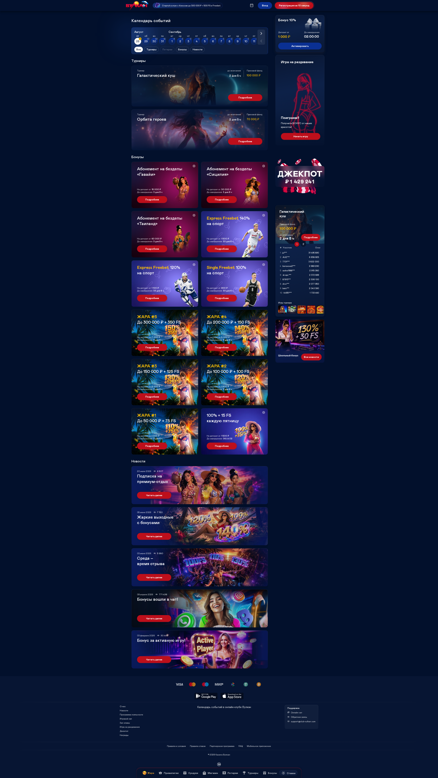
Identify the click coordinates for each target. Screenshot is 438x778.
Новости (124, 710)
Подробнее (245, 97)
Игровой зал (126, 718)
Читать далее (154, 495)
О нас (123, 706)
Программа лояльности (131, 714)
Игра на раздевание (130, 726)
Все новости (311, 357)
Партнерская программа (222, 746)
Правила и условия (176, 746)
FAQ (241, 746)
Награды (124, 735)
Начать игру (300, 136)
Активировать (300, 46)
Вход (265, 5)
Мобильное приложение (259, 746)
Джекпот (124, 731)
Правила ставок (198, 746)
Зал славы (125, 722)
